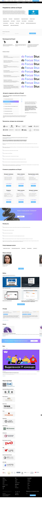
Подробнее (21, 268)
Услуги (33, 2)
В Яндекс (16, 480)
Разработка (18, 2)
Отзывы (28, 487)
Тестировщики (29, 481)
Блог (28, 486)
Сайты (3, 487)
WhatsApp (17, 494)
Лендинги (4, 481)
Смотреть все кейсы (21, 304)
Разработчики (29, 479)
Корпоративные (4, 479)
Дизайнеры (29, 480)
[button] (35, 1)
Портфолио (29, 485)
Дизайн (29, 2)
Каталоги (4, 482)
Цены (28, 484)
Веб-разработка (16, 487)
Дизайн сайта (29, 314)
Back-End (16, 486)
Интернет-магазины (5, 480)
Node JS (16, 485)
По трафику (16, 479)
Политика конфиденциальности (6, 494)
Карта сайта (4, 493)
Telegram (17, 493)
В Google (16, 481)
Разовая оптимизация (17, 482)
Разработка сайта (6, 314)
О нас (36, 2)
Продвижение (23, 2)
